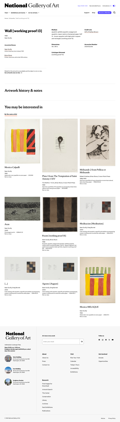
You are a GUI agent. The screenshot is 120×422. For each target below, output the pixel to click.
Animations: (107, 6)
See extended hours (95, 6)
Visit (6, 13)
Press (44, 361)
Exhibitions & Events (18, 13)
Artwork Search (47, 389)
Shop (93, 13)
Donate (101, 358)
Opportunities (103, 361)
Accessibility (74, 368)
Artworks (12, 18)
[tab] (11, 114)
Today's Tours (74, 365)
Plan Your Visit (75, 358)
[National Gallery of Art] (18, 335)
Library (44, 400)
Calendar (73, 361)
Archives (45, 404)
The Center (45, 393)
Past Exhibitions (47, 407)
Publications (46, 411)
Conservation (46, 397)
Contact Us (45, 365)
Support (86, 13)
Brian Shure (8, 55)
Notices (103, 418)
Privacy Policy (111, 418)
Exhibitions (74, 372)
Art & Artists (32, 13)
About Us (45, 358)
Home (6, 18)
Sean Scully (8, 49)
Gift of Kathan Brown (91, 32)
